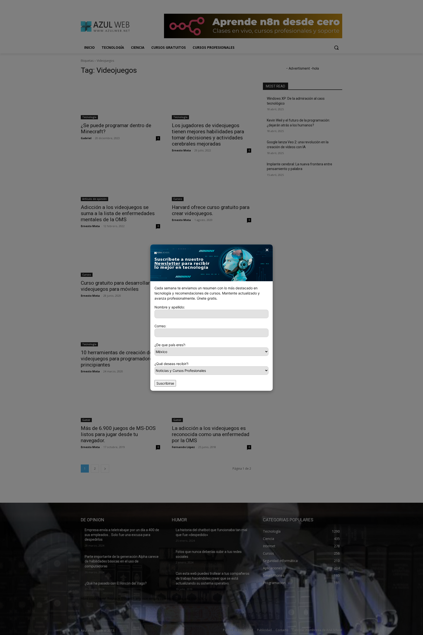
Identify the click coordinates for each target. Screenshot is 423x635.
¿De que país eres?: (170, 345)
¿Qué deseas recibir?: (171, 364)
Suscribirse (165, 383)
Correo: (160, 326)
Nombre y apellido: (169, 307)
